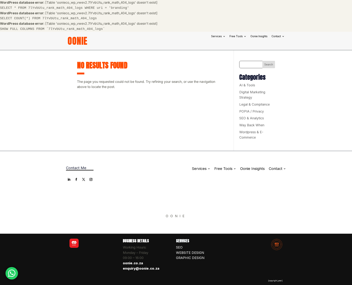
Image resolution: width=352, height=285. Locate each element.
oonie (77, 41)
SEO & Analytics (251, 118)
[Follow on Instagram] (91, 179)
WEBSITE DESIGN (190, 253)
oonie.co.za (133, 263)
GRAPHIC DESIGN (190, 258)
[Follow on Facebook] (76, 179)
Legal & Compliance (254, 104)
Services (216, 36)
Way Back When (251, 125)
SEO (179, 247)
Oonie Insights (258, 36)
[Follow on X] (84, 179)
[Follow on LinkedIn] (69, 179)
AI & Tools (247, 85)
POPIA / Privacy (251, 111)
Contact (276, 36)
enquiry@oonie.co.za (141, 268)
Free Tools (236, 36)
